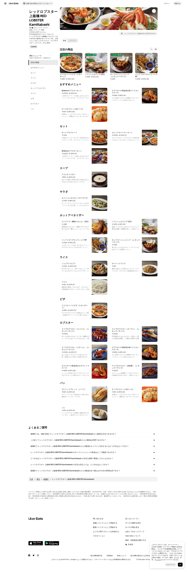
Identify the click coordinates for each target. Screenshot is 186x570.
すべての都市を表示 (133, 523)
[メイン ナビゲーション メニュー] (5, 3)
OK (180, 564)
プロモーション (99, 536)
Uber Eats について (132, 536)
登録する (177, 3)
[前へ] (151, 49)
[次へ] (156, 49)
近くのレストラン (132, 519)
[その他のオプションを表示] (154, 11)
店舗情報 (34, 47)
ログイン (167, 3)
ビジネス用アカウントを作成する (106, 532)
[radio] (64, 40)
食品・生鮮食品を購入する (135, 540)
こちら (39, 498)
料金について (121, 555)
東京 (38, 479)
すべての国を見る (132, 527)
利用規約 (110, 555)
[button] (93, 434)
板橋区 (46, 479)
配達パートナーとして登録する (105, 527)
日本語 (130, 544)
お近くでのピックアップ (134, 532)
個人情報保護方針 (96, 555)
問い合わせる (98, 519)
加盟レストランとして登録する (105, 523)
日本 (31, 479)
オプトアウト (170, 564)
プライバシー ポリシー (102, 559)
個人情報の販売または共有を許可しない (144, 555)
